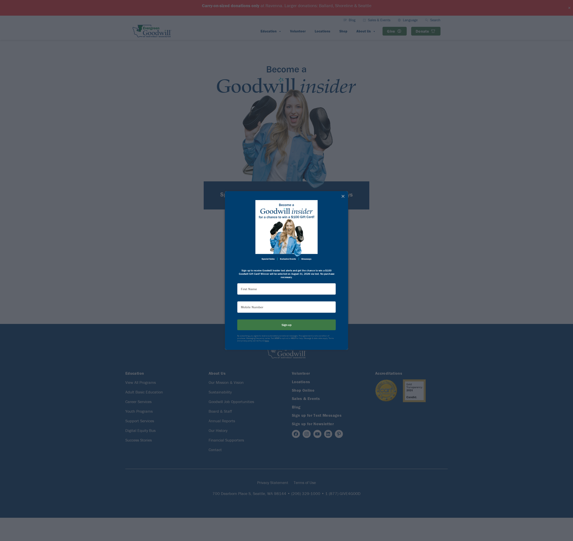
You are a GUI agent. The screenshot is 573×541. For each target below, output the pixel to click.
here (267, 340)
